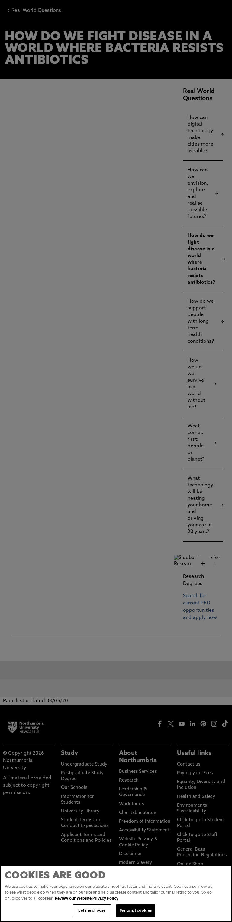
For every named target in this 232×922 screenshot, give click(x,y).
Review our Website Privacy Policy (86, 899)
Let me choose (91, 911)
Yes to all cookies (135, 911)
